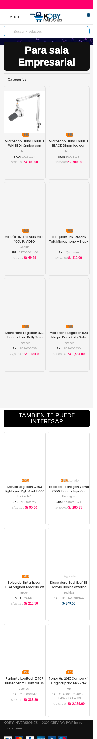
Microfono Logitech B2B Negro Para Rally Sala (69, 335)
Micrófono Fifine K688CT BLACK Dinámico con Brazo (68, 145)
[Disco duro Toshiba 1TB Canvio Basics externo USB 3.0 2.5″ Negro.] (69, 551)
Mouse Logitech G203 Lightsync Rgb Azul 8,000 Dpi (24, 491)
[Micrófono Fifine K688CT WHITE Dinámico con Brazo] (24, 109)
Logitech (24, 343)
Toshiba (69, 592)
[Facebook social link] (34, 4)
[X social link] (40, 4)
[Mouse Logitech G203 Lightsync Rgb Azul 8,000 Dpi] (24, 455)
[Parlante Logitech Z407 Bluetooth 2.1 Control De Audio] (24, 647)
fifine (24, 151)
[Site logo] (46, 16)
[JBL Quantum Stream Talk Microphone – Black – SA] (69, 205)
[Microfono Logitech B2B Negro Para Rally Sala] (69, 301)
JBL (68, 247)
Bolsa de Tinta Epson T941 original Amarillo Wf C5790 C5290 (25, 586)
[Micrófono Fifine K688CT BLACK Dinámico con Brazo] (69, 109)
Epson (24, 592)
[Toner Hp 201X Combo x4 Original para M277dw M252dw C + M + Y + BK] (69, 647)
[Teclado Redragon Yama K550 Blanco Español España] (69, 455)
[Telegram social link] (59, 4)
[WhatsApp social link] (53, 4)
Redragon (68, 496)
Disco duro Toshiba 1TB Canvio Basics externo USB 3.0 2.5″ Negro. (68, 586)
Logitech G (24, 496)
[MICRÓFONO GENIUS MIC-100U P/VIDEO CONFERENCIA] (24, 205)
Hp (69, 688)
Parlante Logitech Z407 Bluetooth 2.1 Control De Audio (24, 682)
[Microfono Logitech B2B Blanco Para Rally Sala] (24, 301)
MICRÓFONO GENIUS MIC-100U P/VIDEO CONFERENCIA (24, 241)
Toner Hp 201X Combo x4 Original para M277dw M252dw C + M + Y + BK (69, 682)
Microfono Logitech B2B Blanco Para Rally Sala (24, 335)
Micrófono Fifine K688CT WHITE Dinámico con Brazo (24, 145)
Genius (24, 247)
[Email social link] (47, 4)
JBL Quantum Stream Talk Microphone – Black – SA (68, 241)
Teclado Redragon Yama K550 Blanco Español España (68, 491)
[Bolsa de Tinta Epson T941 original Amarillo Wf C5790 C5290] (24, 551)
